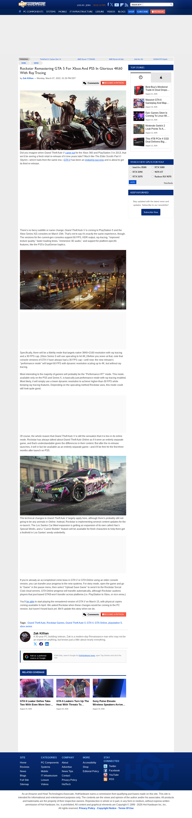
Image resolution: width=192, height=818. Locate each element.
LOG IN (80, 5)
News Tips (67, 771)
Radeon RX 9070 (162, 176)
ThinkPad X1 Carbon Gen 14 (50, 59)
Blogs (23, 775)
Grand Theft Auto (36, 623)
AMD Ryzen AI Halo (116, 59)
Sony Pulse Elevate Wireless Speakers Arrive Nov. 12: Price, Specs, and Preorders (108, 703)
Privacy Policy (69, 780)
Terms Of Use (126, 808)
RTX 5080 (159, 167)
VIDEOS (111, 11)
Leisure (45, 780)
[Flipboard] (122, 5)
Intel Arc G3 (138, 59)
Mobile (44, 771)
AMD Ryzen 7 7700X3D (86, 59)
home (23, 63)
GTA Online (101, 623)
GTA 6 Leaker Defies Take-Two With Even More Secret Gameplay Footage (36, 703)
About (65, 762)
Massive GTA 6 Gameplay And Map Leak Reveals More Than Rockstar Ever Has (156, 102)
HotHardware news (87, 655)
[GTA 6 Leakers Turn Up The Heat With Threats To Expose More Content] (73, 688)
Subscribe (142, 11)
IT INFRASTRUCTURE (81, 11)
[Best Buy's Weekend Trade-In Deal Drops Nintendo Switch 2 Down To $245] (139, 90)
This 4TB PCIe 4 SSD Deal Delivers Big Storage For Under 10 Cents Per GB (157, 140)
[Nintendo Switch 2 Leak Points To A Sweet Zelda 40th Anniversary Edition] (139, 129)
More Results (168, 183)
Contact (66, 775)
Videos (44, 784)
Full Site (24, 780)
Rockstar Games (55, 623)
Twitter (112, 766)
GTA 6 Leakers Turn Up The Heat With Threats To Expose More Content (72, 703)
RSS (111, 779)
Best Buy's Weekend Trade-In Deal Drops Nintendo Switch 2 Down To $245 (157, 89)
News (36, 63)
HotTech (66, 784)
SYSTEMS (51, 11)
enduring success (94, 160)
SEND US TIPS (99, 5)
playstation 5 (115, 623)
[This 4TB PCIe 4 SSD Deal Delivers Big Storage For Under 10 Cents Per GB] (139, 142)
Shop (131, 11)
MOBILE (62, 11)
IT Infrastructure (49, 775)
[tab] (140, 78)
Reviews (24, 767)
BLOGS (121, 11)
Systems (45, 767)
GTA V (67, 160)
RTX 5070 (137, 176)
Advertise (67, 767)
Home (23, 762)
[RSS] (126, 5)
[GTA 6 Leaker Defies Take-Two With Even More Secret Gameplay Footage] (36, 688)
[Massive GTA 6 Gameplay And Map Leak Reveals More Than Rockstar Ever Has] (139, 103)
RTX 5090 (137, 171)
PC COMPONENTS (33, 11)
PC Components (50, 762)
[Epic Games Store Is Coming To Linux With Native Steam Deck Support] (139, 116)
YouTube (114, 775)
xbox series (26, 626)
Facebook (114, 770)
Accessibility (89, 762)
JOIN (88, 5)
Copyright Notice (106, 808)
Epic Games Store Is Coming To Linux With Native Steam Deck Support (157, 115)
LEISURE (100, 11)
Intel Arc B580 (139, 167)
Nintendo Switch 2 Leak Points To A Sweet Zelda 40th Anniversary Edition (156, 127)
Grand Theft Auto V (76, 623)
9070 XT (158, 171)
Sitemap (24, 784)
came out (70, 152)
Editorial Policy (91, 771)
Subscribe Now (151, 212)
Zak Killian (41, 633)
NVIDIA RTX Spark (160, 59)
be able (30, 601)
